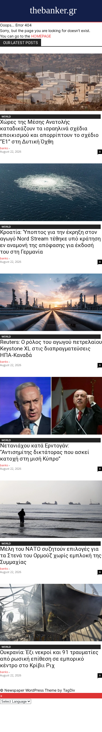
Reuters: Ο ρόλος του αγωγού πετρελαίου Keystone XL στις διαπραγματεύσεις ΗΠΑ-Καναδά (51, 348)
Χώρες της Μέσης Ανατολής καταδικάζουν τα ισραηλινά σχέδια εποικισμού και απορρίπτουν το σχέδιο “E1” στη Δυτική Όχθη (49, 132)
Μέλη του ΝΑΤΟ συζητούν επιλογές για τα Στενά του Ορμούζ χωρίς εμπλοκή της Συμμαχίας (50, 555)
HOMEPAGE (41, 36)
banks (4, 148)
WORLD (6, 116)
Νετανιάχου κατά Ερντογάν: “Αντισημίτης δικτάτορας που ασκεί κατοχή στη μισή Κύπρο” (44, 452)
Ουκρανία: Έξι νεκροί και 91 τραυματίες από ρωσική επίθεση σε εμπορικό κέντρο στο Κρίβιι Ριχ (49, 659)
